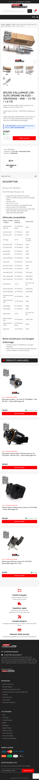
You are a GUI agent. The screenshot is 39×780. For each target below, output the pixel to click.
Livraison (5, 694)
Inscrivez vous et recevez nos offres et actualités (15, 766)
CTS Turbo (6, 717)
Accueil (3, 24)
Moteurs (8, 24)
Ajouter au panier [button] (19, 413)
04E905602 (14, 153)
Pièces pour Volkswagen (10, 738)
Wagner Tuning (7, 728)
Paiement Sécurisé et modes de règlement (15, 692)
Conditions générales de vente (11, 689)
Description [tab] (5, 176)
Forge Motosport (7, 720)
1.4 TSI (13, 24)
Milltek (4, 722)
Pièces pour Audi (7, 730)
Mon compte (6, 700)
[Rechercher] (29, 11)
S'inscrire (28, 2)
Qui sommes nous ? (8, 684)
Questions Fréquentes (9, 702)
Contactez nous (7, 697)
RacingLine (6, 725)
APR (4, 715)
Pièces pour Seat (8, 733)
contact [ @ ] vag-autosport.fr (13, 655)
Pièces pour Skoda (8, 735)
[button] (34, 61)
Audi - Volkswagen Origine (22, 151)
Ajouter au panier (24, 138)
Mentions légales (7, 687)
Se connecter (20, 2)
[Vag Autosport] (19, 8)
